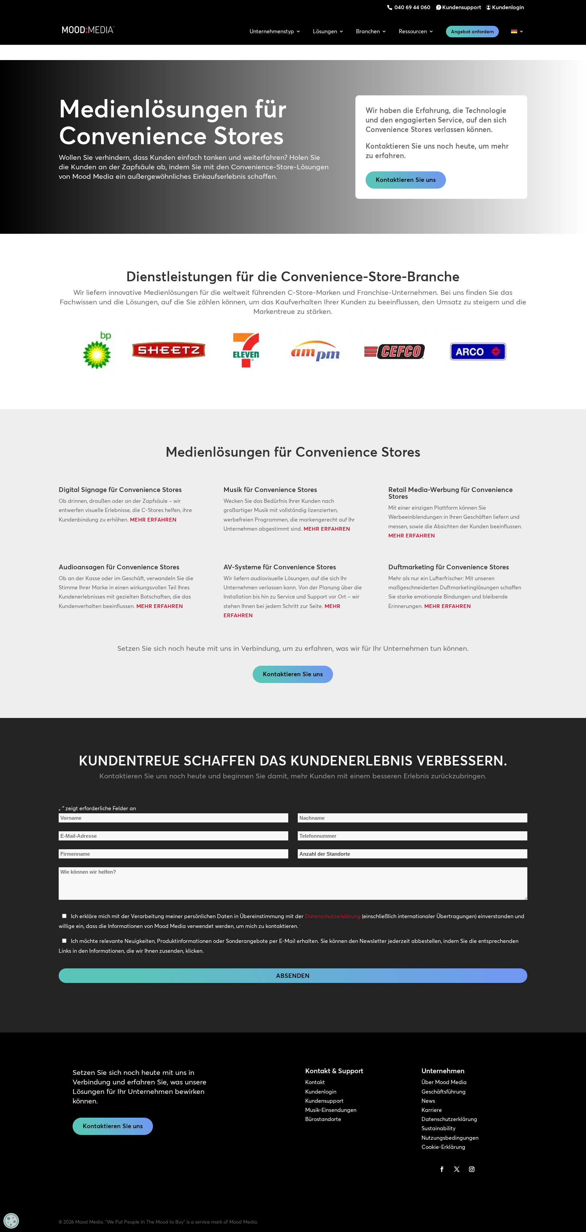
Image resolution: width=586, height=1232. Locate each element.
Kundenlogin (508, 7)
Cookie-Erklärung (443, 1146)
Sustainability (438, 1128)
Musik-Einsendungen (330, 1109)
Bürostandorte (323, 1119)
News (428, 1100)
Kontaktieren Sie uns (406, 180)
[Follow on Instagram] (471, 1169)
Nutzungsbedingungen (450, 1137)
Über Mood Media (444, 1082)
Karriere (432, 1109)
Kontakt (315, 1082)
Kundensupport (461, 7)
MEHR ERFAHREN (153, 519)
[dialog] (11, 1221)
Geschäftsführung (444, 1091)
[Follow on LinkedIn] (427, 1169)
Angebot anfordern (472, 32)
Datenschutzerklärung (332, 916)
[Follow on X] (456, 1169)
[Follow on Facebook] (441, 1169)
